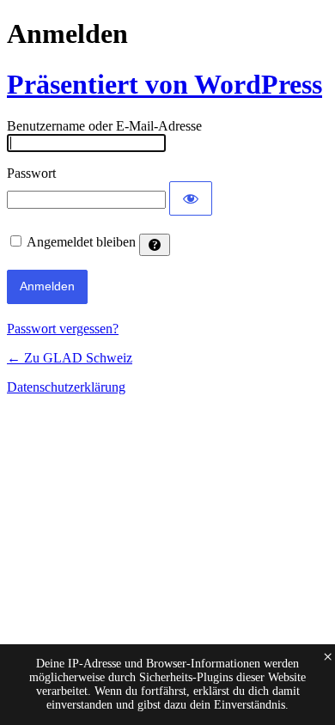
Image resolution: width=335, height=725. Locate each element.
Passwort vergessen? (63, 328)
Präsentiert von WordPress (164, 84)
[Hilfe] (154, 245)
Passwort (31, 173)
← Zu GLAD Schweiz (69, 357)
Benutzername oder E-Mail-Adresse (104, 126)
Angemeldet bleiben (81, 242)
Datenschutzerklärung (66, 387)
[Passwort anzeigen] (190, 198)
